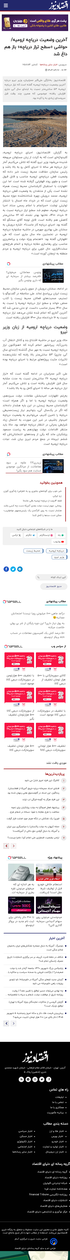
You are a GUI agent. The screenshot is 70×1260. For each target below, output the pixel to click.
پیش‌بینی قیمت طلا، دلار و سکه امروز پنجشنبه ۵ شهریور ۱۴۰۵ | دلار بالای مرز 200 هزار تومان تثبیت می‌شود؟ (35, 1015)
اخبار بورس (57, 1136)
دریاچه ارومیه (56, 551)
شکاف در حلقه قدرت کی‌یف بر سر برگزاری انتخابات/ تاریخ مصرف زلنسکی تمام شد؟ (35, 959)
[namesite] (58, 5)
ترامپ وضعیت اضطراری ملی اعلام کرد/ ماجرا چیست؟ (33, 837)
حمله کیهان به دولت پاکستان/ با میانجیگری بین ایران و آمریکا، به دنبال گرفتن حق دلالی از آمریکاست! (33, 829)
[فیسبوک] (6, 569)
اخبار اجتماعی (25, 1146)
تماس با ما (58, 1102)
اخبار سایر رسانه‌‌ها (22, 1152)
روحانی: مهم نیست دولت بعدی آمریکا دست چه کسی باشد (33, 505)
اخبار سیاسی (25, 1131)
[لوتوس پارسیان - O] (35, 1255)
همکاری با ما (57, 1107)
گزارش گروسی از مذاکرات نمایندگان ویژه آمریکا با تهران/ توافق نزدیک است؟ (36, 1004)
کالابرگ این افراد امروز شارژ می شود (42, 780)
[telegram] (28, 1079)
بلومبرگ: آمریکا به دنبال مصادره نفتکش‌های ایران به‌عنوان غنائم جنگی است (35, 947)
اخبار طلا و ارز (56, 1131)
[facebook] (49, 1079)
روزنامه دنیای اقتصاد (56, 1177)
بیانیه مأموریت (55, 1112)
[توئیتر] (13, 569)
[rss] (21, 1079)
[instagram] (35, 1079)
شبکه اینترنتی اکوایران (55, 1183)
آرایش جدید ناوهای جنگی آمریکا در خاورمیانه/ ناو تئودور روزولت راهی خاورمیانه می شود (36, 981)
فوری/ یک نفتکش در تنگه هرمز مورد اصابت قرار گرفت (33, 818)
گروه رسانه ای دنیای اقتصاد (52, 1172)
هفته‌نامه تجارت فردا (56, 1189)
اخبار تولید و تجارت (53, 1146)
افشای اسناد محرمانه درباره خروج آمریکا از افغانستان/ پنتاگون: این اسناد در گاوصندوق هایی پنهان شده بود (33, 791)
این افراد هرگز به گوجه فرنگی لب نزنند (40, 799)
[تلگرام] (20, 569)
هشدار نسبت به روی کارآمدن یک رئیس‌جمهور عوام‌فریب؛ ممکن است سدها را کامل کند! (32, 513)
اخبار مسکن (26, 1136)
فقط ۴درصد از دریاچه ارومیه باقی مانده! (42, 500)
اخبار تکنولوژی (24, 1141)
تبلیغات (59, 1097)
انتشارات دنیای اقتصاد (55, 1200)
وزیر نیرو (59, 557)
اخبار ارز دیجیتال (55, 1152)
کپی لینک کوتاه (58, 577)
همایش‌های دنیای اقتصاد (53, 1206)
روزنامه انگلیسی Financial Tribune (48, 1194)
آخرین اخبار (57, 938)
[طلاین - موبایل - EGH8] (35, 22)
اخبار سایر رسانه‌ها (48, 64)
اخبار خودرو (58, 1141)
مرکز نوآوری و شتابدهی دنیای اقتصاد (47, 1211)
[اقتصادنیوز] (35, 1057)
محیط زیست (33, 551)
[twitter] (42, 1079)
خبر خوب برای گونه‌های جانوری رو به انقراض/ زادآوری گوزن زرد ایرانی (32, 494)
